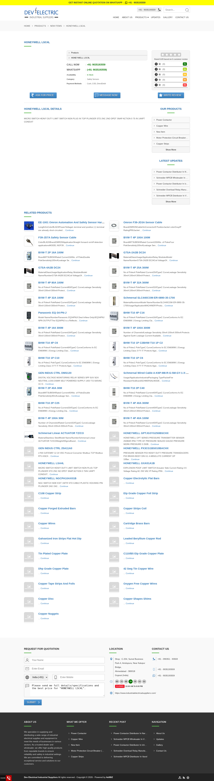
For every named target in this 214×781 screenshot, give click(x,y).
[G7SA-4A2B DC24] (29, 271)
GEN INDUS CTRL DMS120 (54, 372)
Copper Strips (162, 144)
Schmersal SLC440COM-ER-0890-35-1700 (149, 297)
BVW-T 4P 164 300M (50, 327)
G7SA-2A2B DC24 (134, 252)
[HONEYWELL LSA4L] (29, 467)
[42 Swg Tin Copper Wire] (114, 572)
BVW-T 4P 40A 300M (136, 403)
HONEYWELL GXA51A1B (139, 463)
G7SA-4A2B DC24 (49, 267)
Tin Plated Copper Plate (53, 553)
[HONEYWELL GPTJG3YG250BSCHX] (114, 437)
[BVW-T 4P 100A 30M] (29, 422)
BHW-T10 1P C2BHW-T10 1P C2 (143, 342)
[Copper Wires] (29, 527)
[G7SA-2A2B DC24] (114, 256)
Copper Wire (162, 126)
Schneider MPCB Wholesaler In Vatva (173, 178)
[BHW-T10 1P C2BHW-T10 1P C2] (114, 346)
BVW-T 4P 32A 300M (136, 282)
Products (141, 17)
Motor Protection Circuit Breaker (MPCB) (173, 138)
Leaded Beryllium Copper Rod (142, 538)
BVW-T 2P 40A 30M (50, 388)
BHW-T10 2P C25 (48, 403)
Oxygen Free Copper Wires (140, 583)
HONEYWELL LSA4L (51, 463)
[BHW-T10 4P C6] (29, 346)
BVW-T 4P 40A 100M (136, 418)
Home (116, 17)
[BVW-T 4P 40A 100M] (114, 422)
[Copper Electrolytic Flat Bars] (114, 482)
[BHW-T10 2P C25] (29, 407)
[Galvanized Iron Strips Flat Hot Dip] (29, 542)
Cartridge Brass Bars (136, 523)
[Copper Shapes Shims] (114, 602)
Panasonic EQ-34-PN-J (52, 312)
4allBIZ (109, 777)
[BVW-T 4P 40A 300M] (114, 407)
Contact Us (182, 17)
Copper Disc (46, 598)
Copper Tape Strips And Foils (56, 583)
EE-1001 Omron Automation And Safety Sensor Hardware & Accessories (83, 222)
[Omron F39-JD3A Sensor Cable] (114, 226)
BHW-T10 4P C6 (48, 342)
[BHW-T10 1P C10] (29, 361)
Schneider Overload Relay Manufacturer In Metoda (173, 189)
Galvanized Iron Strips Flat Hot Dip (59, 538)
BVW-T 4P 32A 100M (50, 297)
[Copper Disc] (29, 602)
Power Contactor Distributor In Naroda (173, 172)
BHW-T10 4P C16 (134, 312)
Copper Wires (46, 523)
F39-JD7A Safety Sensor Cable (57, 237)
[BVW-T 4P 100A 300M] (114, 331)
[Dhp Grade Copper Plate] (29, 572)
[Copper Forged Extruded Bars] (29, 512)
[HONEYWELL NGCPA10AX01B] (29, 482)
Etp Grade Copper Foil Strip (140, 493)
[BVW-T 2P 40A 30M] (29, 392)
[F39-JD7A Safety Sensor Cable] (29, 241)
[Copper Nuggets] (29, 617)
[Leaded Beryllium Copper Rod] (114, 542)
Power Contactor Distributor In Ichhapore (173, 184)
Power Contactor (164, 120)
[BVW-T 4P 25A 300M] (114, 271)
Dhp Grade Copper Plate (53, 568)
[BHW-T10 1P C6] (114, 361)
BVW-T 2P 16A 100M (50, 252)
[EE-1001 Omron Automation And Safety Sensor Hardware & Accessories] (29, 226)
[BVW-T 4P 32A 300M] (114, 286)
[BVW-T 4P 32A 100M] (29, 301)
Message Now (108, 95)
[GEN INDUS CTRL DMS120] (29, 376)
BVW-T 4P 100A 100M (136, 237)
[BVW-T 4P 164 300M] (29, 331)
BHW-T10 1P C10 (48, 357)
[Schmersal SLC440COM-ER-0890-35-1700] (114, 301)
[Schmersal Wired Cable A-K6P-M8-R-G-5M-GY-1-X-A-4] (114, 376)
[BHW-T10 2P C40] (114, 392)
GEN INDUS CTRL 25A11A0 (55, 448)
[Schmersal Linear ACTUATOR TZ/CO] (29, 437)
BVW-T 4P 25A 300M (136, 267)
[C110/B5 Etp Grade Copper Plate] (114, 557)
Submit (31, 702)
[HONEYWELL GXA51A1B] (114, 467)
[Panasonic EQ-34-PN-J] (29, 316)
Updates (155, 17)
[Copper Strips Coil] (114, 512)
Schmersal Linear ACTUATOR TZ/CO (61, 433)
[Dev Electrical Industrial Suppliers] (68, 12)
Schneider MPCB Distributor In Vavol (173, 195)
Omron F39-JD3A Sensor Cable (142, 222)
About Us (127, 17)
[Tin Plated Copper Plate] (29, 557)
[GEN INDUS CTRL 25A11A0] (29, 452)
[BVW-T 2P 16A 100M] (29, 256)
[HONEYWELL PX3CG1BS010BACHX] (114, 452)
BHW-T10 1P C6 (133, 357)
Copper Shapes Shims (137, 598)
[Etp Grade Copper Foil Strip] (114, 497)
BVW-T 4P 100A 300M (136, 327)
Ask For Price (45, 95)
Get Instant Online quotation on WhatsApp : (107, 2)
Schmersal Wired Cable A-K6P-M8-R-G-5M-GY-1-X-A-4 (156, 372)
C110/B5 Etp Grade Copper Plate (143, 553)
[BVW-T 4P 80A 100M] (29, 286)
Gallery (168, 17)
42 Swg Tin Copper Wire (138, 568)
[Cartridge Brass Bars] (114, 527)
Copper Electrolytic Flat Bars (141, 478)
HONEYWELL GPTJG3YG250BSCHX (146, 433)
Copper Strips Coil (134, 508)
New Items (56, 26)
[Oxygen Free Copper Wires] (114, 587)
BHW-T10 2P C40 (134, 388)
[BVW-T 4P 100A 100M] (114, 241)
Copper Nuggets (48, 613)
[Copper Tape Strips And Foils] (29, 587)
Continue (69, 230)
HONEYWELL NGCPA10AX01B (57, 478)
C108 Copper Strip (49, 493)
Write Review (172, 95)
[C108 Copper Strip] (29, 497)
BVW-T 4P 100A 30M (50, 418)
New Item (160, 132)
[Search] (187, 10)
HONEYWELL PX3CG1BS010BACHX (146, 448)
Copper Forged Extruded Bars (57, 508)
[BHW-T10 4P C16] (114, 316)
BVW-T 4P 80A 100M (50, 282)
